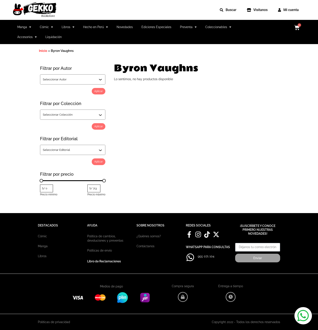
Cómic (44, 27)
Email (239, 241)
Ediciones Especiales (156, 27)
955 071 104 (206, 256)
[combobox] (71, 79)
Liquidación (53, 37)
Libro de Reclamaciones (104, 261)
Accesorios (25, 37)
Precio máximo (96, 194)
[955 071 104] (190, 257)
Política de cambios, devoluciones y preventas (105, 238)
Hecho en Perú (93, 27)
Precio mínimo (48, 194)
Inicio (43, 51)
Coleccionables (216, 27)
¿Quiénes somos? (149, 236)
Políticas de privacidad (54, 322)
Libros (66, 27)
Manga (22, 27)
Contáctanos (145, 246)
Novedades (125, 27)
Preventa (186, 27)
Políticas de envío (99, 250)
